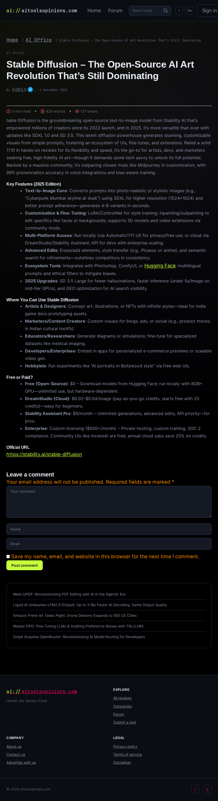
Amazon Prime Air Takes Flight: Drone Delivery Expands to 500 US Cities (75, 615)
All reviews (122, 698)
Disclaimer (122, 762)
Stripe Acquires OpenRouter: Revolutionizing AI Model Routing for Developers (79, 637)
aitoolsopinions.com (41, 10)
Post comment (24, 565)
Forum (115, 10)
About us (14, 746)
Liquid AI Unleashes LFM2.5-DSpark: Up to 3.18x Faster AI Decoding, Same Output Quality (90, 605)
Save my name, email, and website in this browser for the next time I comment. (105, 556)
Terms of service (127, 754)
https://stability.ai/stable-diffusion (44, 454)
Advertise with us (21, 762)
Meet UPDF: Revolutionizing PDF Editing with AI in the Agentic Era (69, 594)
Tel (189, 11)
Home (94, 10)
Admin (24, 89)
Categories (122, 706)
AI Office (39, 40)
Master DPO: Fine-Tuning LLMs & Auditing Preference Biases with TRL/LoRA (78, 626)
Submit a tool (124, 722)
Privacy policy (125, 746)
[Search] (165, 10)
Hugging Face (159, 265)
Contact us (15, 754)
